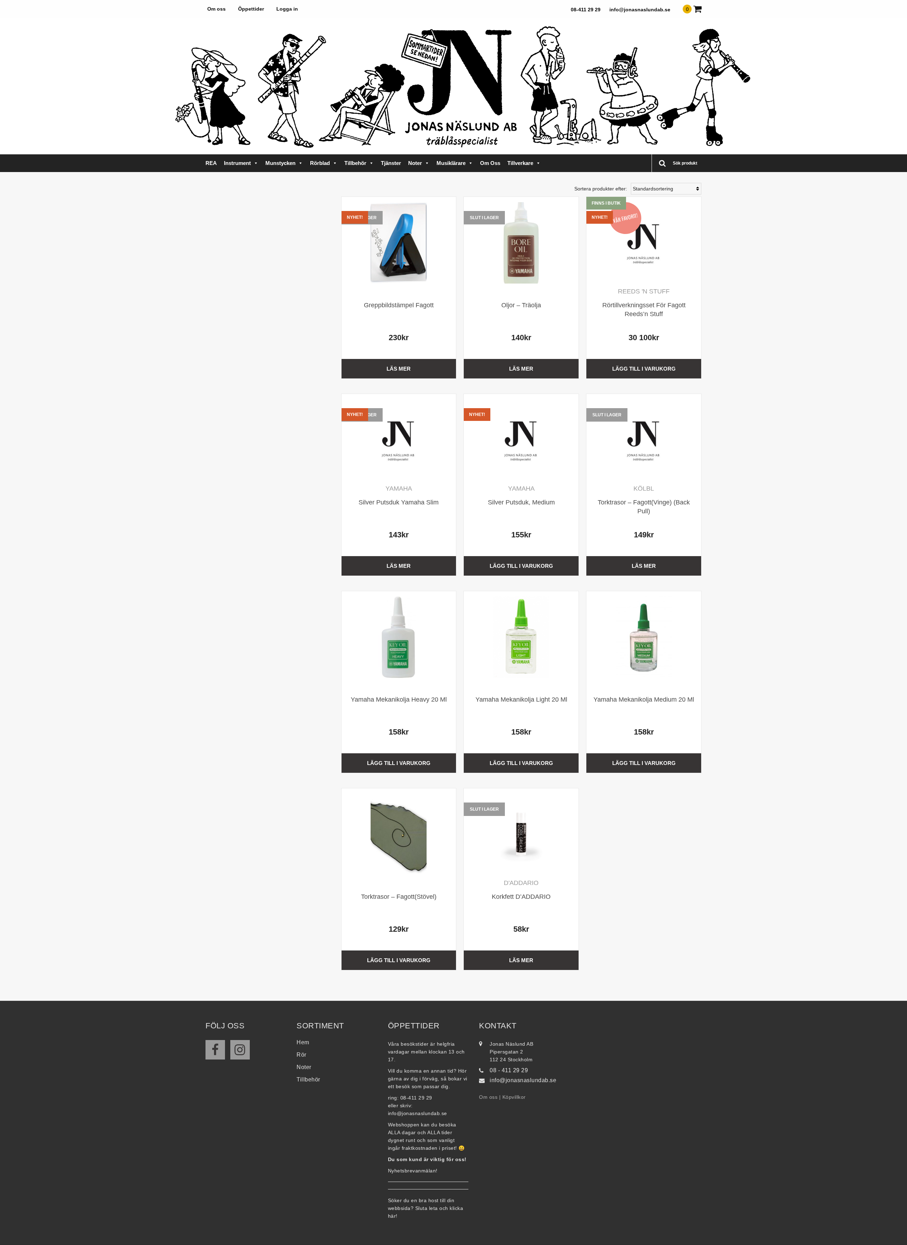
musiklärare (451, 163)
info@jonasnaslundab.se (639, 9)
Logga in (287, 9)
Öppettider (251, 9)
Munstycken (280, 163)
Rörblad (320, 163)
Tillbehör (355, 163)
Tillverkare (520, 163)
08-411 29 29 (586, 9)
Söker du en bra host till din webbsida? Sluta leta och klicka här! (425, 1208)
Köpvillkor (514, 1097)
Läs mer (399, 369)
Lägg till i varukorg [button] (644, 369)
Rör (301, 1055)
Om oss (216, 9)
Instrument (237, 163)
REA (211, 163)
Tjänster (391, 163)
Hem (303, 1042)
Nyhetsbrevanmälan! (413, 1170)
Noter (415, 163)
